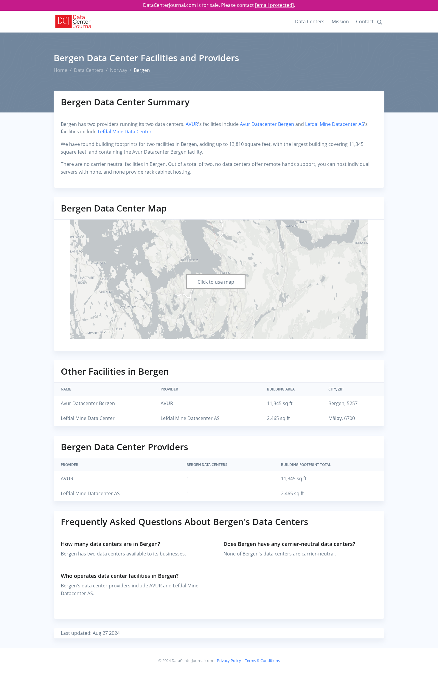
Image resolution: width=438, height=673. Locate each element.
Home (60, 70)
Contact (365, 21)
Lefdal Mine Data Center (125, 131)
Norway (118, 70)
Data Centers (309, 21)
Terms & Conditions (262, 660)
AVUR (192, 124)
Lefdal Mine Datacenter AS (334, 124)
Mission (340, 21)
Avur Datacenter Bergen (267, 124)
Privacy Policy (229, 660)
